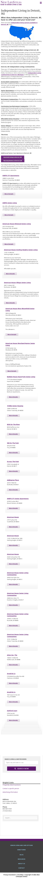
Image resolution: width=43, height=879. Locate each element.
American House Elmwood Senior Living (16, 224)
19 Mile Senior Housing (15, 406)
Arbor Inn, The (12, 655)
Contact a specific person (11, 788)
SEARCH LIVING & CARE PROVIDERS (15, 759)
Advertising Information (10, 792)
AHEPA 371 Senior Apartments (18, 499)
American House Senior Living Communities (17, 574)
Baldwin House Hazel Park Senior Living (21, 377)
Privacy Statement (10, 875)
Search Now (23, 768)
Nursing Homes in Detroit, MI (13, 160)
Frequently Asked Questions (12, 785)
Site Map (20, 875)
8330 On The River (13, 424)
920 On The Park (13, 443)
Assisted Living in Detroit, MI (13, 157)
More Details (9, 194)
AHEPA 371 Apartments (10, 175)
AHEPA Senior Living (9, 203)
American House (13, 517)
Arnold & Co (11, 674)
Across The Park (13, 461)
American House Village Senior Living (17, 283)
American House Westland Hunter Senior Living (20, 344)
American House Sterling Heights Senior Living (21, 250)
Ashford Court (12, 711)
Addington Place (13, 480)
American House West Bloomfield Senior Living (20, 310)
